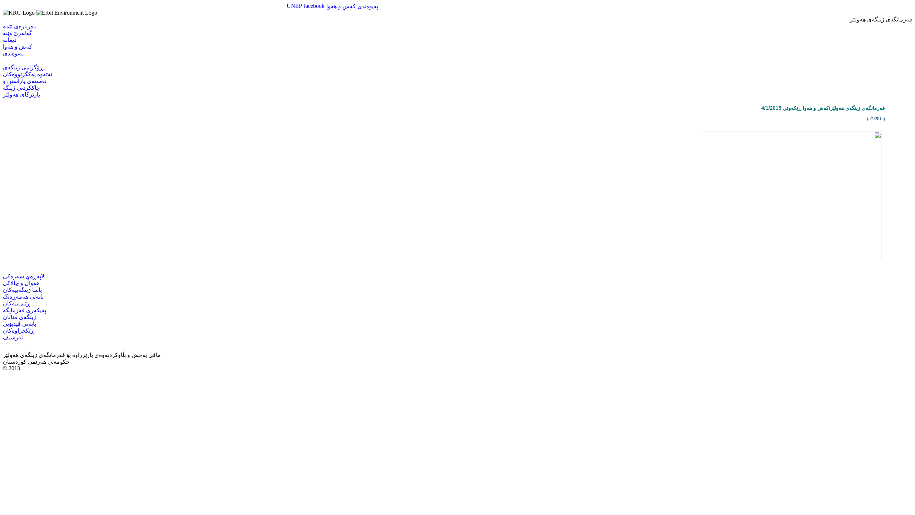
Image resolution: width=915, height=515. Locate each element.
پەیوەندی (367, 6)
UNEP (294, 6)
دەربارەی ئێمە (19, 26)
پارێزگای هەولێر (21, 95)
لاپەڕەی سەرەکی (23, 276)
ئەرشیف (13, 337)
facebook (314, 6)
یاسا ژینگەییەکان (22, 290)
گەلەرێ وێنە (17, 33)
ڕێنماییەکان (16, 303)
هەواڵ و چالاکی (21, 283)
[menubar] (332, 6)
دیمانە (9, 40)
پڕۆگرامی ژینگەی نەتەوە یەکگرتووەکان (27, 70)
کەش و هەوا (341, 6)
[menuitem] (294, 6)
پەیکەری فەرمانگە (24, 310)
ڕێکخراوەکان (18, 331)
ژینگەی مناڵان (19, 317)
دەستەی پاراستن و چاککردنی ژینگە (24, 84)
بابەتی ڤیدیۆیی (19, 324)
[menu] (19, 40)
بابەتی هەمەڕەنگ (23, 297)
